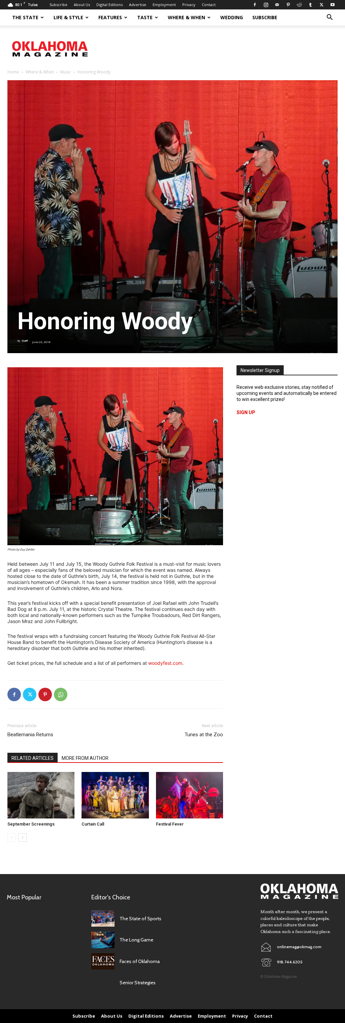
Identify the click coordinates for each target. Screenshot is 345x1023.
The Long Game (136, 940)
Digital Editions (109, 4)
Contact (209, 4)
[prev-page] (11, 837)
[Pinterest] (288, 4)
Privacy (188, 4)
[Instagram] (266, 4)
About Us (82, 4)
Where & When (186, 17)
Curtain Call (93, 824)
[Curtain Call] (115, 795)
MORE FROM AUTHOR (85, 758)
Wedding (231, 17)
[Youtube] (332, 4)
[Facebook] (255, 4)
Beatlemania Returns (30, 735)
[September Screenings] (40, 795)
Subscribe (58, 4)
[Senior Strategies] (103, 982)
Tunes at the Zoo (204, 735)
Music (65, 72)
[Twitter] (321, 4)
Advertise (137, 4)
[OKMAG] (299, 891)
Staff (25, 340)
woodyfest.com (165, 663)
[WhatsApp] (60, 694)
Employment (164, 4)
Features (110, 17)
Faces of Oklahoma (140, 961)
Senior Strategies (138, 983)
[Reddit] (299, 4)
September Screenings (31, 824)
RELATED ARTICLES (32, 758)
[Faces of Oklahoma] (103, 961)
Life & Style (68, 17)
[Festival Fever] (189, 795)
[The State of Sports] (103, 918)
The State (25, 17)
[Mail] (277, 4)
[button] (329, 18)
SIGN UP (246, 412)
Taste (145, 17)
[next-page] (22, 837)
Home (13, 72)
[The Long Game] (103, 940)
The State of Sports (140, 919)
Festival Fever (170, 824)
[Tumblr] (310, 4)
